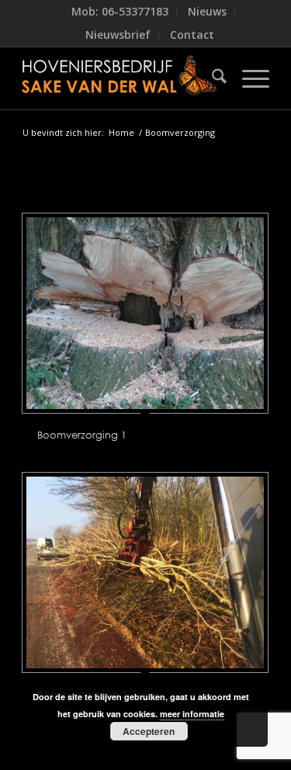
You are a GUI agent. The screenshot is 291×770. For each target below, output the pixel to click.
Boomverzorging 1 (81, 434)
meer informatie (192, 714)
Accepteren (149, 731)
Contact (192, 34)
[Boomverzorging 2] (145, 572)
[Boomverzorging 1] (145, 313)
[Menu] (248, 78)
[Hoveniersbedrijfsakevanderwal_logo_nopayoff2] (121, 78)
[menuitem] (120, 12)
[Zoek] (211, 78)
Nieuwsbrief (118, 34)
